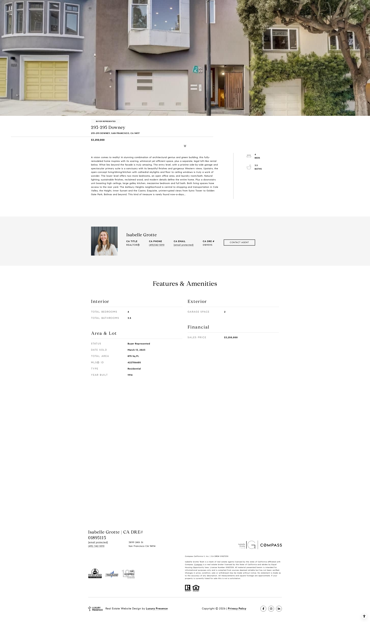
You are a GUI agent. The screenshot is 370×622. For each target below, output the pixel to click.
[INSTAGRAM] (271, 609)
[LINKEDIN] (279, 609)
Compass (198, 564)
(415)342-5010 (156, 245)
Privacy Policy (237, 608)
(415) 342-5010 (96, 546)
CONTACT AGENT (239, 242)
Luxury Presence (157, 608)
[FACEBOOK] (263, 609)
